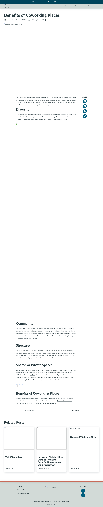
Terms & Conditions (23, 493)
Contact (90, 6)
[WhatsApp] (85, 111)
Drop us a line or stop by (64, 401)
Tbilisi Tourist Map (13, 457)
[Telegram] (85, 116)
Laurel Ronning (44, 501)
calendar (57, 331)
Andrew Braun (65, 501)
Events (83, 6)
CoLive (67, 6)
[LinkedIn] (85, 106)
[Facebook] (85, 101)
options (32, 375)
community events (50, 403)
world (44, 97)
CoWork (75, 6)
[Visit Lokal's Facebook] (83, 491)
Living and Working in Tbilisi (83, 437)
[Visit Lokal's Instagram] (83, 495)
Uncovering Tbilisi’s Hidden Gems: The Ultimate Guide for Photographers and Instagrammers (50, 461)
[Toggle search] (96, 6)
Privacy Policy (21, 490)
